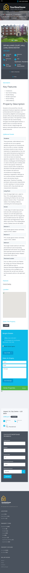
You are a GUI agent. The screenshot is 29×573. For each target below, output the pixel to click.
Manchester (4, 516)
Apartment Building (7, 539)
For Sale (3, 550)
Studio (4, 528)
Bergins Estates (8, 333)
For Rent (3, 552)
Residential (9, 14)
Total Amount (7, 440)
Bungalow (4, 537)
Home (2, 14)
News (2, 562)
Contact (3, 564)
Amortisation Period (8, 461)
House (3, 533)
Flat (3, 535)
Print (15, 76)
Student (4, 531)
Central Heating (7, 284)
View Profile (7, 353)
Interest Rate (7, 454)
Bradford (3, 518)
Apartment (18, 14)
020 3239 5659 (23, 1)
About (2, 560)
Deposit (5, 447)
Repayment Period (8, 468)
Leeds (2, 514)
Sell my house (4, 567)
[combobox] (14, 471)
